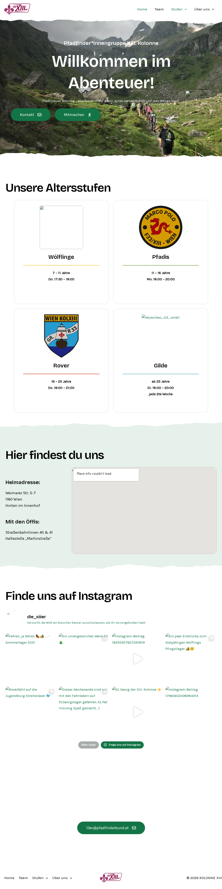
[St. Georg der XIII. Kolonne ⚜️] (137, 712)
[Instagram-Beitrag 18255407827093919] (137, 658)
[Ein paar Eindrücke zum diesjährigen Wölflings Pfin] (191, 658)
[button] (185, 9)
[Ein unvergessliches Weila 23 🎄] (84, 658)
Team (159, 9)
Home (142, 9)
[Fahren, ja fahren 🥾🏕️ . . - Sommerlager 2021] (31, 658)
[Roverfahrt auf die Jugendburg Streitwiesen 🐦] (31, 712)
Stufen (177, 9)
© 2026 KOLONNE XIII (204, 878)
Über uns (202, 9)
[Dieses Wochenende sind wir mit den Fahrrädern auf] (84, 712)
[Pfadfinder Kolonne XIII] (17, 9)
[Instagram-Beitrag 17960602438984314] (191, 712)
